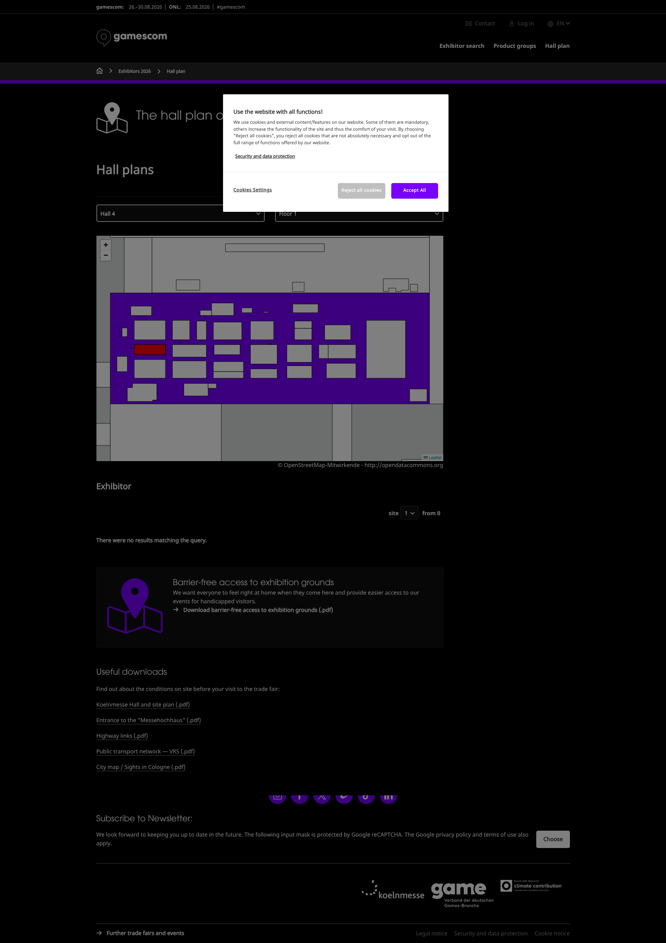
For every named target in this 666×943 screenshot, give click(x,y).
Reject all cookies (362, 190)
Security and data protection (265, 156)
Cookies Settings (252, 190)
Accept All (414, 190)
